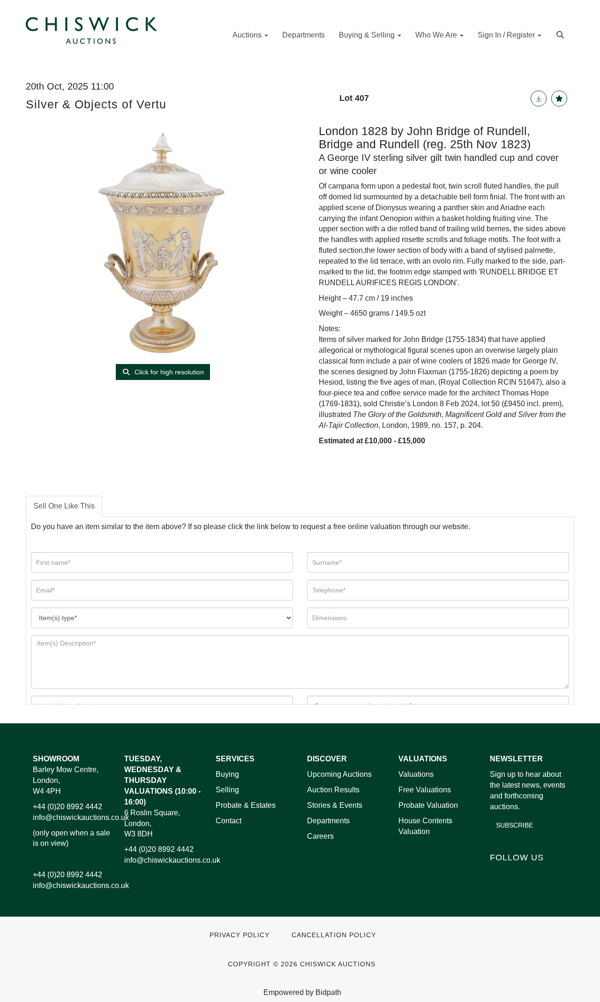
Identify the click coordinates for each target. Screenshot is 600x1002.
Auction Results (333, 790)
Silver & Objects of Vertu (96, 104)
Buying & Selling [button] (368, 35)
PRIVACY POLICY (240, 935)
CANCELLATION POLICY (334, 935)
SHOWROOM (56, 759)
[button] (561, 34)
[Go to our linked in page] (518, 873)
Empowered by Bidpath (302, 992)
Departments (303, 35)
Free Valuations (424, 790)
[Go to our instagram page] (557, 873)
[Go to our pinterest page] (538, 873)
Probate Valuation (428, 805)
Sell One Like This (64, 506)
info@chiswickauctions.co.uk (81, 817)
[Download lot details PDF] (539, 98)
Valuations (416, 774)
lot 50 (490, 404)
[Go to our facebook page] (499, 873)
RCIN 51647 (519, 382)
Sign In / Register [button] (507, 35)
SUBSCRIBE (514, 825)
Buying (227, 774)
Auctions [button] (247, 35)
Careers (320, 836)
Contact (228, 821)
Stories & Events (335, 805)
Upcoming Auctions (339, 774)
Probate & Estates (246, 805)
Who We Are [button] (437, 35)
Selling (227, 790)
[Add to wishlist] (559, 98)
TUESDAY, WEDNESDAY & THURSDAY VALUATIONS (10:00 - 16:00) (162, 780)
